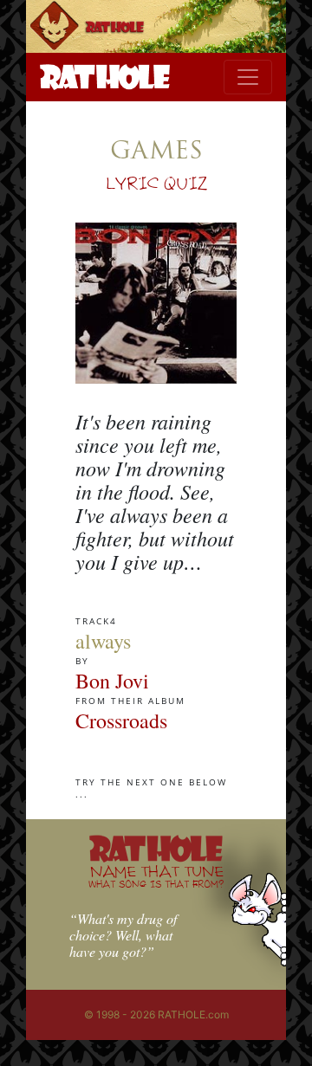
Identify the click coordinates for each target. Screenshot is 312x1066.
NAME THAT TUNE (156, 876)
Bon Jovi (112, 681)
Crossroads (121, 720)
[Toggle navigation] (248, 77)
